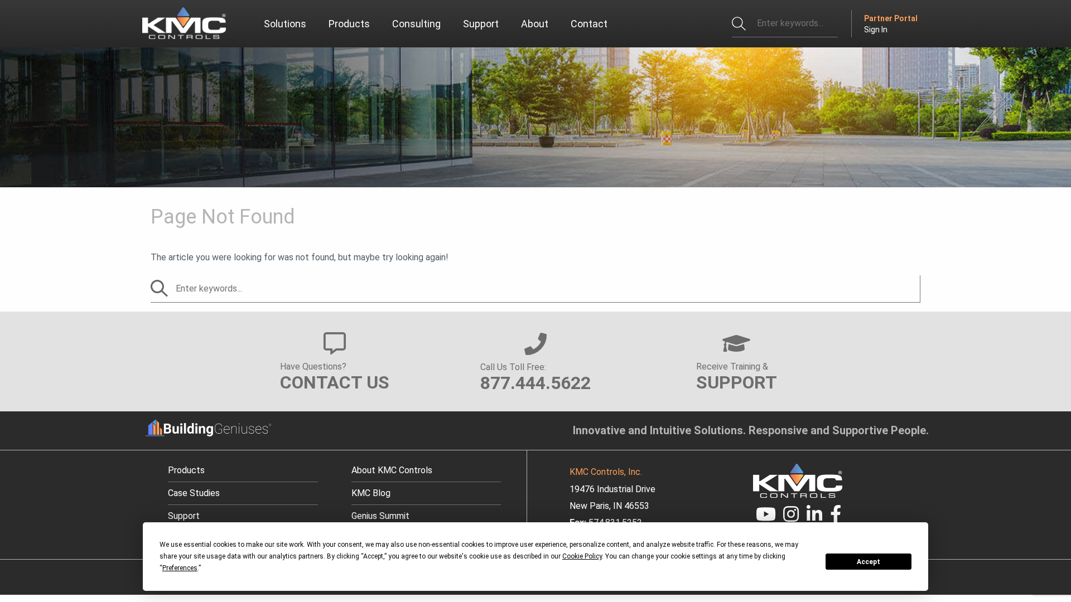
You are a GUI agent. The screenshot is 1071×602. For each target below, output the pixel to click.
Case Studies (194, 493)
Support (184, 516)
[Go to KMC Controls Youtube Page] (766, 517)
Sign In (875, 29)
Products (186, 470)
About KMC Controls (391, 470)
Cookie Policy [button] (582, 556)
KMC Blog (370, 493)
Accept (868, 562)
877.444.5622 (535, 383)
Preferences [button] (179, 568)
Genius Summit (380, 516)
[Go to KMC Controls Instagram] (791, 517)
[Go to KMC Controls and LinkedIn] (814, 517)
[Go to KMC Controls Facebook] (835, 517)
